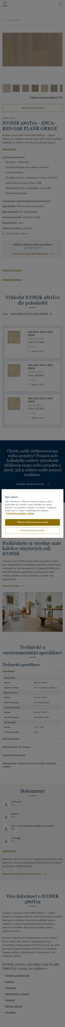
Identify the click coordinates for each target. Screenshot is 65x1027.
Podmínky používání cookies (20, 514)
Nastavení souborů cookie (32, 530)
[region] (32, 513)
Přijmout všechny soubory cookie (32, 522)
